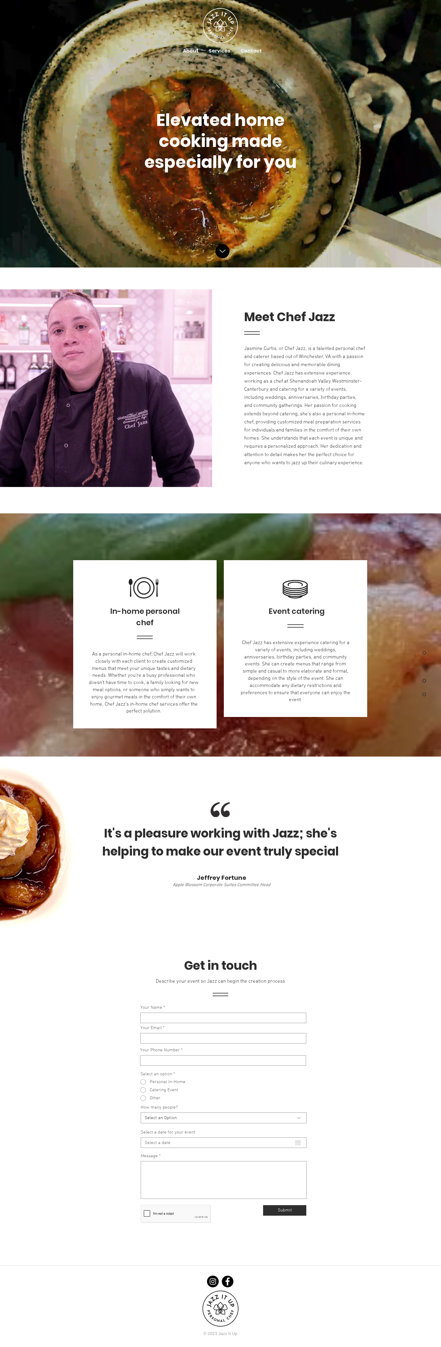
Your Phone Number (160, 1050)
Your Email (151, 1028)
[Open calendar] (298, 1142)
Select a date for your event (168, 1132)
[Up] (222, 251)
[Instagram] (213, 1281)
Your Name (151, 1007)
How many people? (159, 1107)
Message (149, 1156)
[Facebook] (227, 1281)
